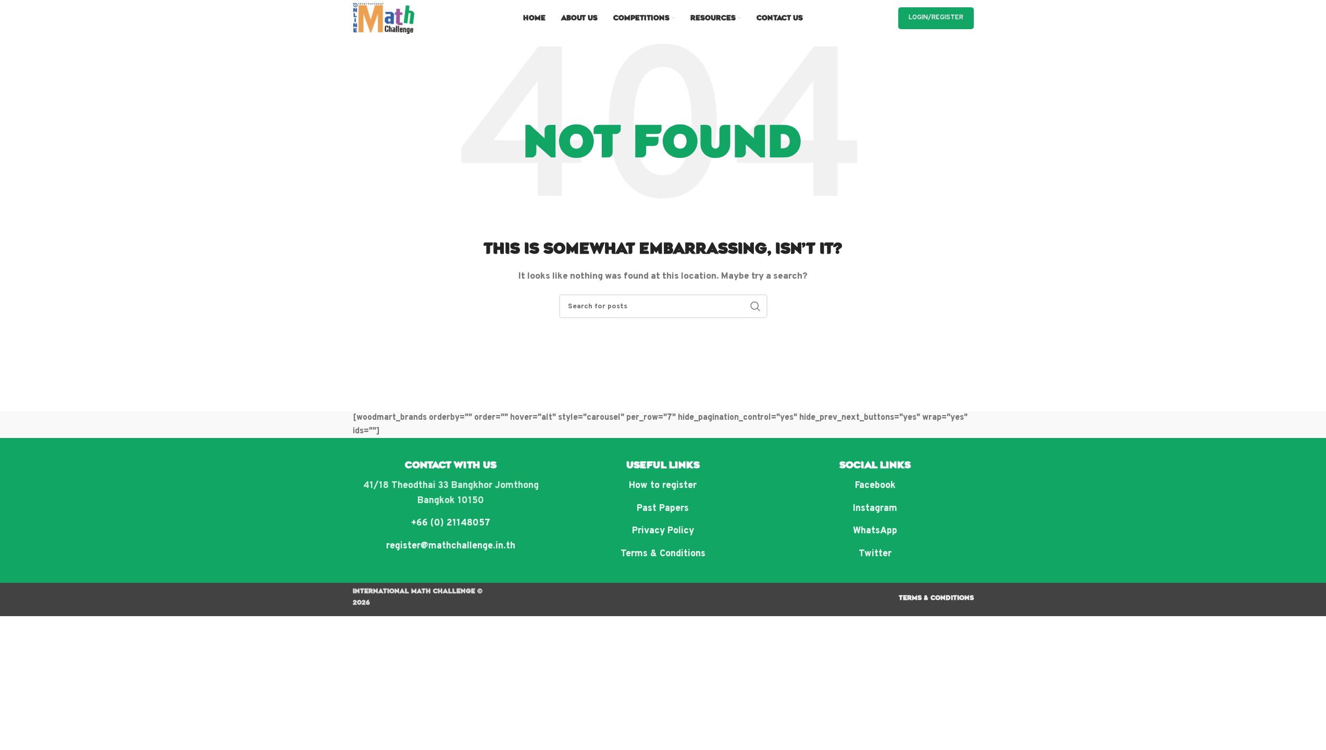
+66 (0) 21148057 (450, 523)
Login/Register (936, 18)
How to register (663, 486)
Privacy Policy (663, 531)
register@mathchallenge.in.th (450, 546)
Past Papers (663, 509)
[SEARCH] (755, 306)
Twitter (875, 554)
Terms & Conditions (663, 554)
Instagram (875, 509)
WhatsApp (875, 531)
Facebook (875, 486)
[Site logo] (384, 18)
